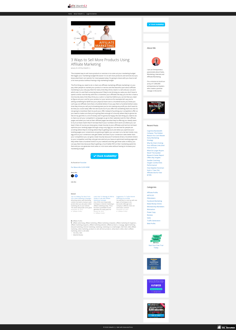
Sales (149, 218)
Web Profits (151, 223)
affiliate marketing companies (106, 223)
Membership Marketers (155, 207)
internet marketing (89, 227)
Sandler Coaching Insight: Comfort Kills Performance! (154, 162)
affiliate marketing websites (97, 225)
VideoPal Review (78, 235)
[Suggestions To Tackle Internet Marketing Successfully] (127, 204)
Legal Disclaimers (91, 14)
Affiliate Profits (77, 221)
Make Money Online (154, 204)
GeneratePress (128, 327)
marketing (99, 227)
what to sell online (83, 231)
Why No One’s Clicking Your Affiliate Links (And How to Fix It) (155, 145)
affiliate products (112, 225)
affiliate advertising (79, 223)
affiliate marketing (91, 223)
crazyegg (121, 225)
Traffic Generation (153, 221)
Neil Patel (124, 227)
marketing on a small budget (111, 227)
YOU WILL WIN (77, 233)
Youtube (83, 162)
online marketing (83, 229)
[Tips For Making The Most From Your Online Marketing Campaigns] (82, 204)
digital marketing (130, 225)
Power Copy (151, 212)
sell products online (118, 229)
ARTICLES (150, 195)
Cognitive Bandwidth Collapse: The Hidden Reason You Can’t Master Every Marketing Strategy (156, 135)
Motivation (151, 209)
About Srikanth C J (79, 14)
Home (70, 14)
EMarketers (151, 198)
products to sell (94, 229)
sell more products (105, 229)
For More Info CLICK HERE (80, 167)
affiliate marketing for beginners (126, 223)
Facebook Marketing (154, 201)
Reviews (150, 215)
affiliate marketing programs (80, 225)
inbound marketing (77, 227)
